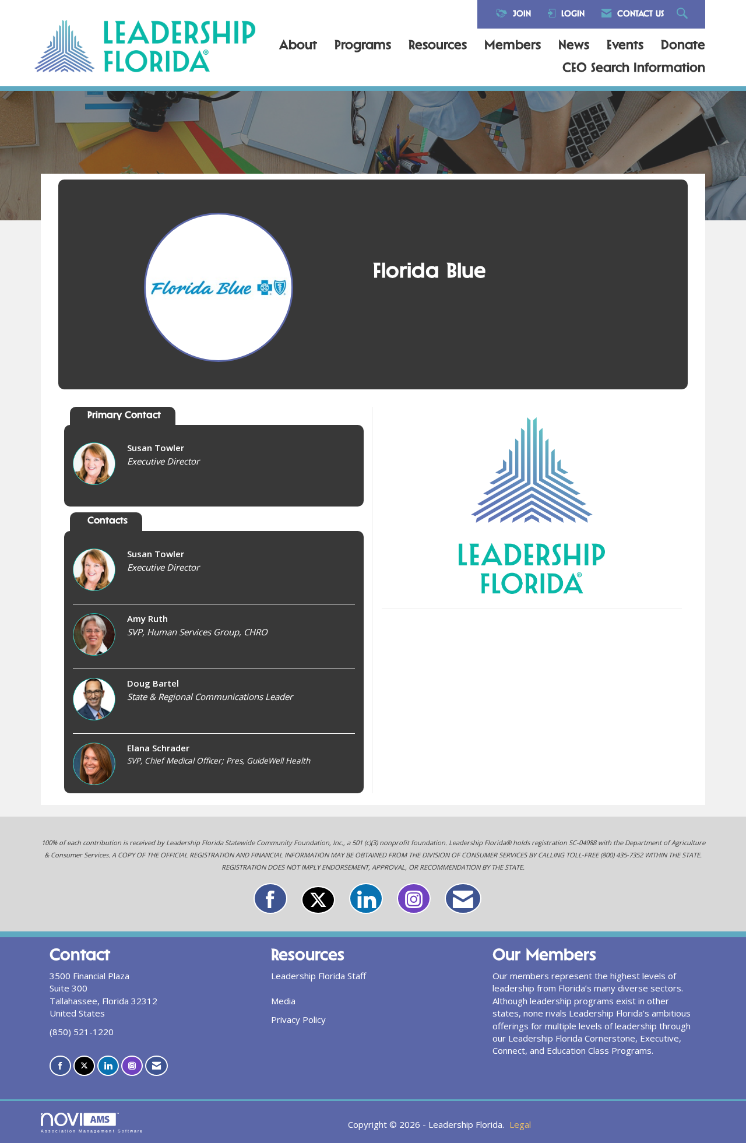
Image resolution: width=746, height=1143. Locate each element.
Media (283, 1001)
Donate (683, 46)
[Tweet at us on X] (318, 900)
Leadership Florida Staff (318, 976)
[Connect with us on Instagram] (414, 898)
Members (512, 46)
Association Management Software (92, 1131)
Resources (438, 46)
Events (625, 46)
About (298, 46)
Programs (363, 46)
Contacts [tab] (107, 521)
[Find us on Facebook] (270, 898)
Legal (520, 1124)
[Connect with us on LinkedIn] (366, 898)
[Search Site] (684, 14)
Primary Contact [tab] (124, 416)
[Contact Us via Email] (463, 898)
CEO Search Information (633, 69)
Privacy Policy (298, 1019)
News (573, 46)
